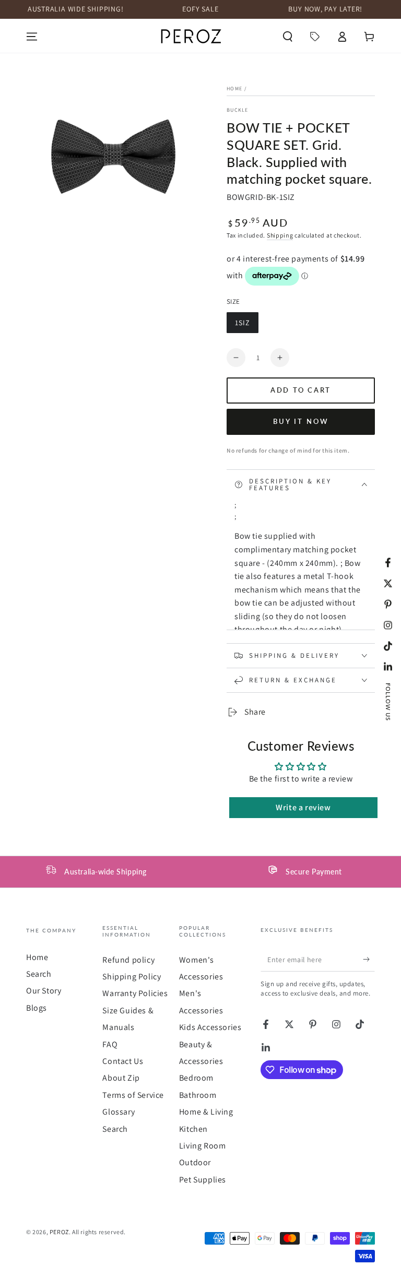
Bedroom (196, 1077)
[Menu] (31, 36)
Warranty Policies (135, 993)
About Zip (120, 1077)
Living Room (202, 1145)
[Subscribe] (369, 959)
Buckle (238, 109)
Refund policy (128, 959)
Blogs (36, 1007)
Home (234, 88)
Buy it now (301, 421)
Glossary (118, 1111)
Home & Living (206, 1111)
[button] (287, 36)
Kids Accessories (210, 1027)
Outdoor (195, 1162)
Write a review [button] (303, 807)
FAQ (109, 1044)
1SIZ (246, 325)
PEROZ (59, 1232)
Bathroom (198, 1095)
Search (39, 973)
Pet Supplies (202, 1179)
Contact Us (122, 1061)
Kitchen (193, 1128)
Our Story (43, 990)
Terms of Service (133, 1095)
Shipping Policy (131, 976)
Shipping (280, 235)
